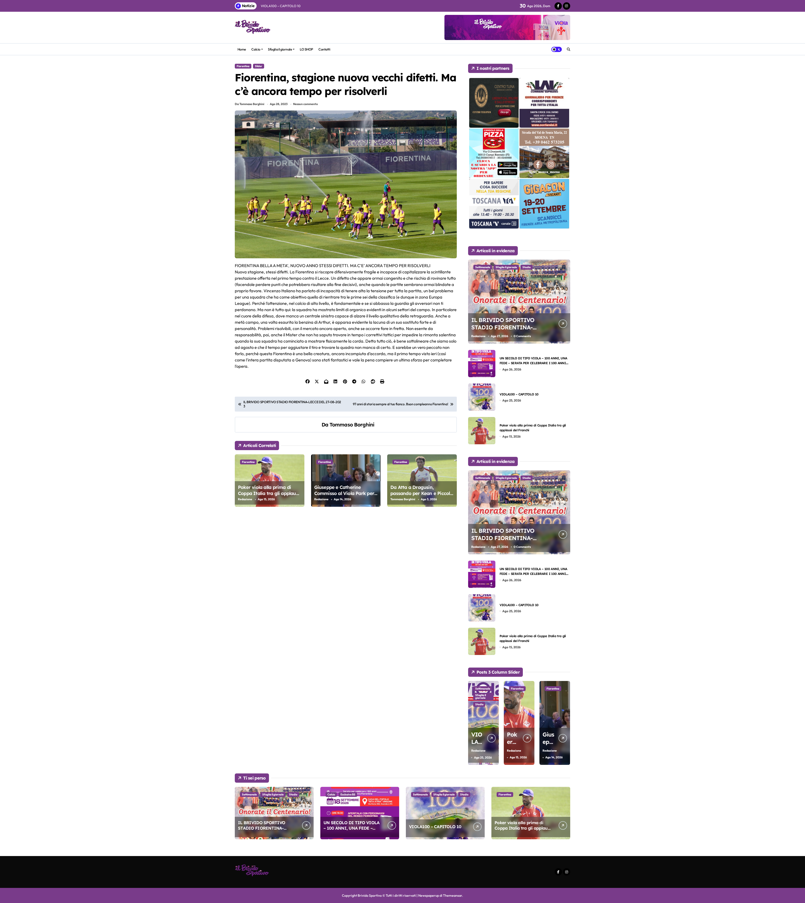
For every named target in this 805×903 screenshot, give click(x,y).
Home (242, 49)
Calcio (255, 49)
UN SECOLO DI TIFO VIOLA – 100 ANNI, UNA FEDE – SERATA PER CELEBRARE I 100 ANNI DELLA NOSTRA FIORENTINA (533, 363)
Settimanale (482, 267)
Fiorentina (243, 66)
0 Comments (522, 336)
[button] (566, 722)
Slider (258, 66)
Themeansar (452, 895)
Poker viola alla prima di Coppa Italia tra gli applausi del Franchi (268, 493)
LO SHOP (306, 49)
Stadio (526, 267)
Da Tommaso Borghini (249, 104)
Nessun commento (305, 104)
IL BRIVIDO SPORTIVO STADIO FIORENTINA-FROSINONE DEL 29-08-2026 (503, 331)
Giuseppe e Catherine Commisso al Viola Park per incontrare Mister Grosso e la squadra (345, 496)
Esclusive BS (347, 794)
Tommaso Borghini (352, 424)
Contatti (324, 49)
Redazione (245, 499)
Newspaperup (428, 895)
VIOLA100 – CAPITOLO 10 (519, 394)
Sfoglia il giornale (280, 49)
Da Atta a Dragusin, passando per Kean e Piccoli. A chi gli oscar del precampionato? (421, 496)
